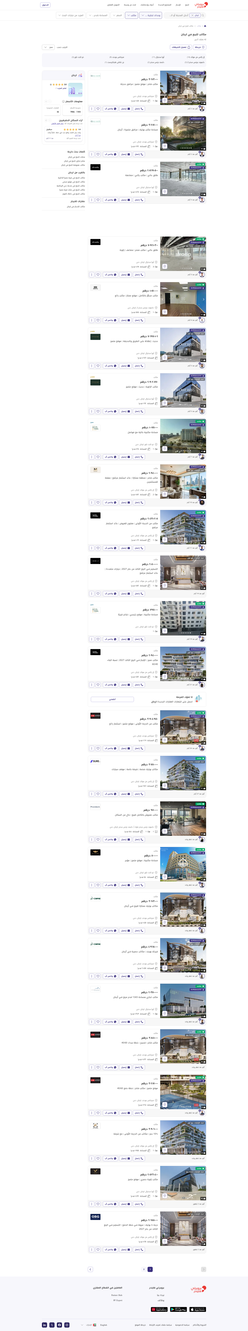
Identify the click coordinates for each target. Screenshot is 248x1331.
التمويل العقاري (113, 5)
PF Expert (117, 1300)
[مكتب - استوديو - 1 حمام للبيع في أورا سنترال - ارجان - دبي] (147, 183)
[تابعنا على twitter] (52, 1325)
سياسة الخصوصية (182, 1325)
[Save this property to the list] (98, 108)
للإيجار (178, 5)
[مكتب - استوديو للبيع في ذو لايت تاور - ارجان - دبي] (147, 868)
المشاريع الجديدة (164, 5)
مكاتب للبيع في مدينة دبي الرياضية (71, 186)
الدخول (45, 5)
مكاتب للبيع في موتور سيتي (73, 182)
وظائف (161, 1300)
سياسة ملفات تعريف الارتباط (160, 1325)
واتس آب (109, 108)
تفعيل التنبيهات (179, 47)
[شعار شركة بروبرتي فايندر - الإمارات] (201, 5)
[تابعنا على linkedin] (44, 1325)
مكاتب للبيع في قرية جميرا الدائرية (71, 178)
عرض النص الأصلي (57, 123)
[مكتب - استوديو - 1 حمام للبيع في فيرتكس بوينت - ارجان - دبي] (147, 91)
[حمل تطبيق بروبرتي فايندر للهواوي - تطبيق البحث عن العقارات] (159, 1309)
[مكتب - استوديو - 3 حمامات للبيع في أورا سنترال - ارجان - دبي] (147, 257)
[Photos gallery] (183, 88)
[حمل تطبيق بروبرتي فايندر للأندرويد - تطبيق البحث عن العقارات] (178, 1309)
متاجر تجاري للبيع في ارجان (74, 161)
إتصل (137, 108)
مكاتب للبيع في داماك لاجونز (74, 194)
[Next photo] (203, 88)
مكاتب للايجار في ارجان (76, 206)
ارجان (197, 15)
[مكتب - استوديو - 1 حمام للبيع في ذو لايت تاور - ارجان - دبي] (147, 440)
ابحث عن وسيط (130, 5)
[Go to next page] (90, 1269)
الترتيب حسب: (61, 47)
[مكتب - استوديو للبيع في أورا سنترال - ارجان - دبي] (147, 349)
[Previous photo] (162, 88)
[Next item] (46, 101)
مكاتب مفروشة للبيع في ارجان (73, 165)
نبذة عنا (160, 1295)
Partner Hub (116, 1295)
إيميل (123, 108)
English (103, 1325)
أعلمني (112, 699)
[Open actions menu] (91, 108)
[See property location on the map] (164, 100)
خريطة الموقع (140, 1325)
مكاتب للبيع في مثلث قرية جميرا (72, 190)
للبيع (187, 5)
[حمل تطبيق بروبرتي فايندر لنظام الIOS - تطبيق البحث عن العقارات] (197, 1309)
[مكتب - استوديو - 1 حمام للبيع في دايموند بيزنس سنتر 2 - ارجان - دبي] (147, 303)
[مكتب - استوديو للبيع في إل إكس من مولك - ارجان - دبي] (147, 777)
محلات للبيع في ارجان (76, 157)
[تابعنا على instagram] (66, 1325)
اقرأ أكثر (78, 135)
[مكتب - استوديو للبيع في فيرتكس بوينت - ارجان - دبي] (147, 731)
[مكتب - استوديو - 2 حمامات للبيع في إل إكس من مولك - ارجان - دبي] (147, 485)
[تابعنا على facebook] (59, 1325)
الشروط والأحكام (199, 1325)
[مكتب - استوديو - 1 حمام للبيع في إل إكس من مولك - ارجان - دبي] (147, 531)
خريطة (198, 47)
